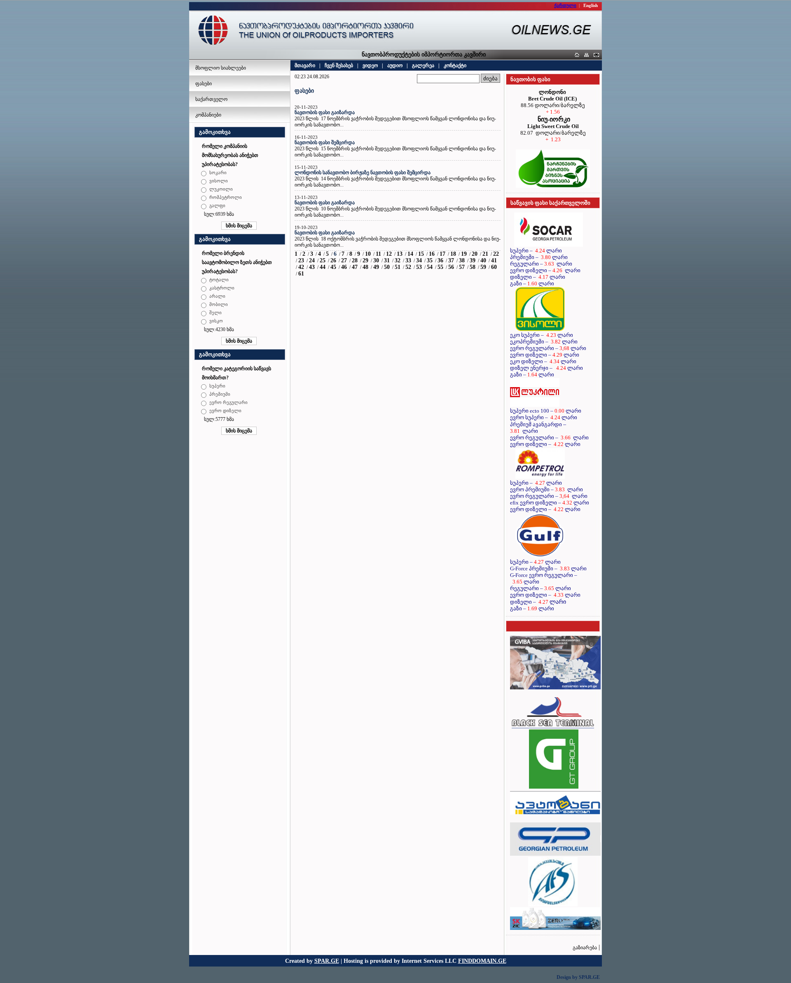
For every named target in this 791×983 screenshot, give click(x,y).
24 (312, 260)
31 (387, 260)
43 (312, 267)
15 (421, 254)
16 (432, 254)
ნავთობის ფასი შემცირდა (325, 142)
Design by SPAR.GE (578, 977)
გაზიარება (585, 947)
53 (419, 267)
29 (365, 260)
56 (451, 267)
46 (344, 267)
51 (397, 267)
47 (355, 267)
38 (462, 260)
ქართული (565, 5)
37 (451, 260)
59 (483, 267)
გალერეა (423, 65)
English (590, 5)
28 (355, 260)
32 (397, 260)
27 (344, 260)
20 (474, 254)
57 (462, 267)
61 (301, 274)
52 (408, 267)
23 (301, 260)
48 (365, 267)
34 (419, 260)
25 (322, 260)
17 (442, 254)
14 (410, 254)
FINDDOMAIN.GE (482, 960)
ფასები (203, 83)
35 (430, 260)
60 (494, 267)
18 (453, 254)
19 (464, 254)
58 (472, 267)
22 (496, 254)
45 (333, 267)
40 (483, 260)
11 (378, 254)
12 (389, 254)
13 (400, 254)
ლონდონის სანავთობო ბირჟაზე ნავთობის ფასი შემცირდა (363, 172)
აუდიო (395, 65)
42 (301, 267)
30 (376, 260)
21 (485, 254)
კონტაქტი (455, 65)
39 (472, 260)
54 (430, 267)
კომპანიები (208, 115)
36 (440, 260)
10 (368, 254)
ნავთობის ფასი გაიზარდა (325, 112)
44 (322, 267)
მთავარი (305, 65)
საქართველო (211, 99)
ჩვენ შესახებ (339, 65)
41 (494, 260)
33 (408, 260)
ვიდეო (370, 65)
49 (376, 267)
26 (333, 260)
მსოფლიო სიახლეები (220, 68)
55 (440, 267)
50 (387, 267)
